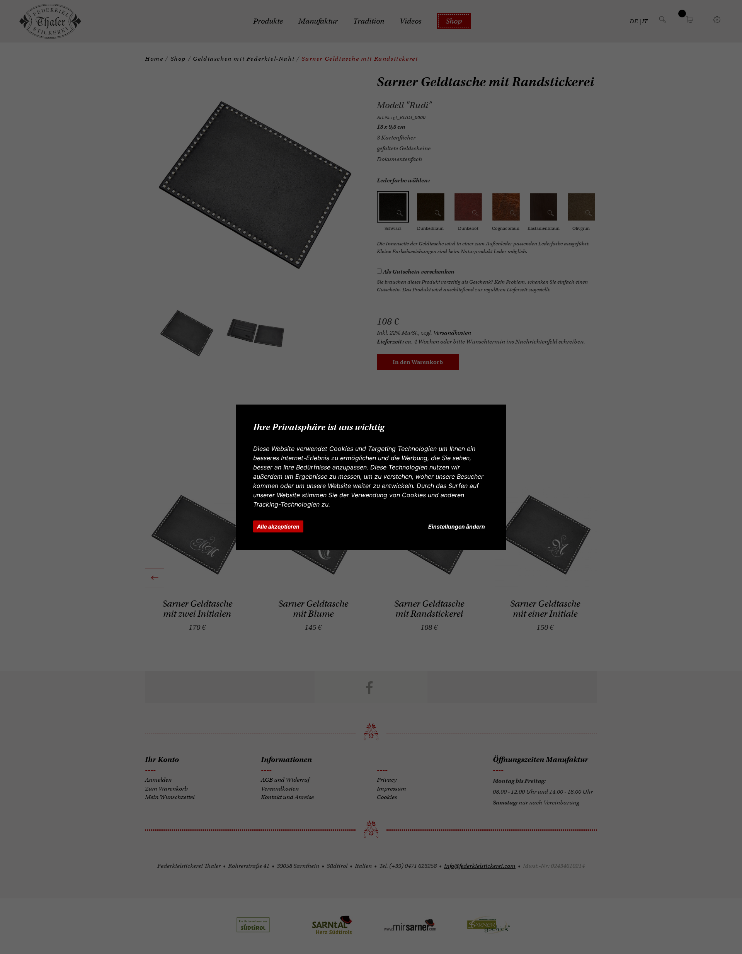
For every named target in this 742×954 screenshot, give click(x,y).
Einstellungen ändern (456, 526)
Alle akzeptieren (278, 526)
